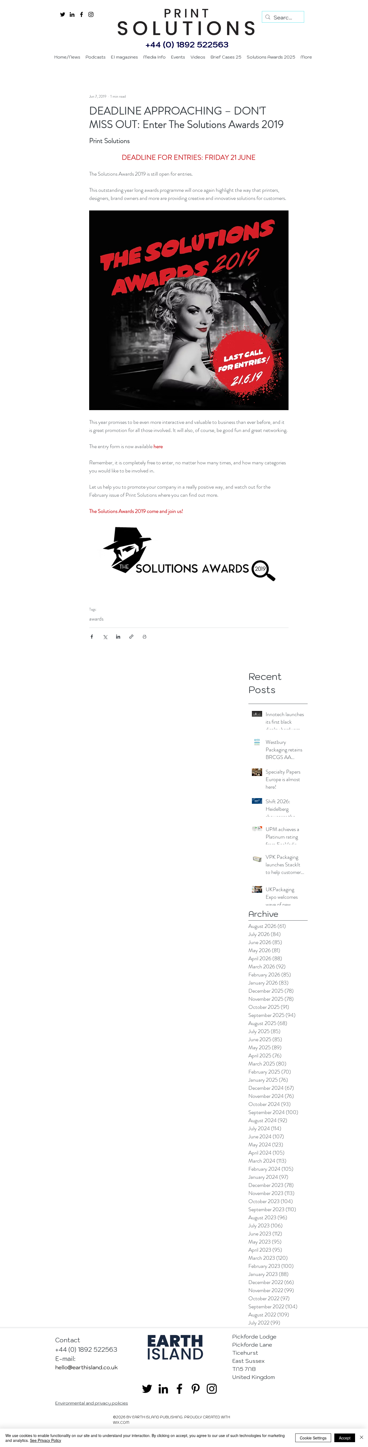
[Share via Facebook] (91, 636)
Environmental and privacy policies (91, 1403)
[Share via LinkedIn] (118, 636)
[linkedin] (72, 14)
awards (96, 618)
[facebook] (81, 14)
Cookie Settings (313, 1438)
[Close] (361, 1438)
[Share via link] (131, 636)
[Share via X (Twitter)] (104, 636)
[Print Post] (144, 636)
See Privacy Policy (45, 1440)
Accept (344, 1438)
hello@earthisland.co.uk (86, 1367)
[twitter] (62, 14)
